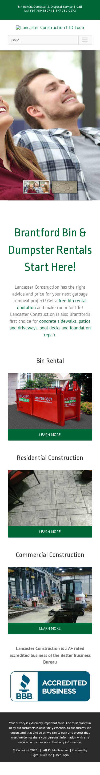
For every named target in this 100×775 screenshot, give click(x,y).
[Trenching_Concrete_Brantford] (50, 569)
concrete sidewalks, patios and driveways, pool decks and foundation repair (50, 328)
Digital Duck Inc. (41, 755)
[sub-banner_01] (50, 375)
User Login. (62, 755)
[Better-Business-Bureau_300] (50, 673)
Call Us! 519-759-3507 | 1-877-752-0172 (53, 9)
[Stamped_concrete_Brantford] (50, 472)
